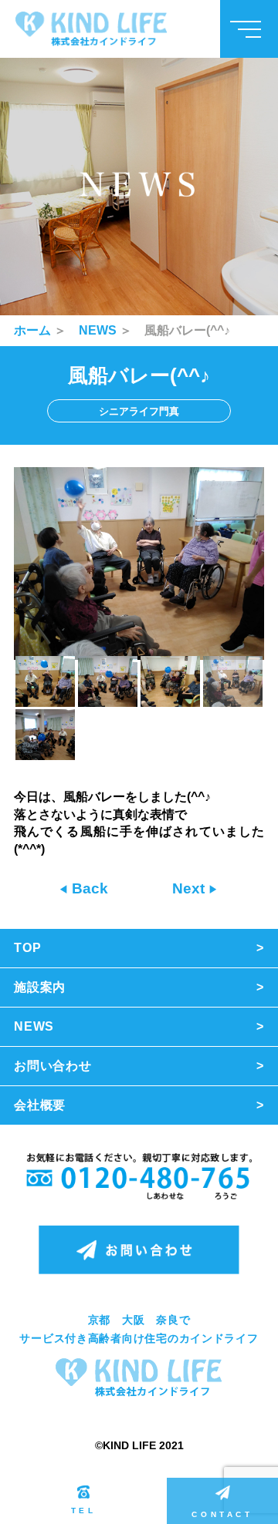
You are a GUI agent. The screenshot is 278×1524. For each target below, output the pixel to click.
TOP (27, 947)
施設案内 (40, 987)
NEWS (98, 330)
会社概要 (40, 1105)
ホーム (32, 330)
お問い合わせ (53, 1065)
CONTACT (222, 1514)
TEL (84, 1510)
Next (190, 888)
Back (88, 888)
